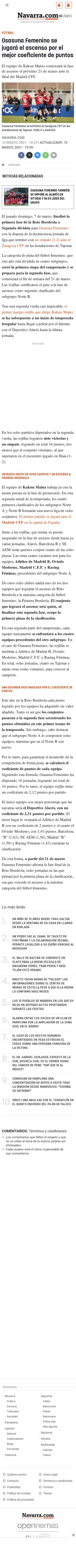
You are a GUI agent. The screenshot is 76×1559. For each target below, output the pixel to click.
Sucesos (12, 1406)
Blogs (10, 1443)
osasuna (14, 164)
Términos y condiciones (48, 1131)
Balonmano (49, 1416)
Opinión (10, 1428)
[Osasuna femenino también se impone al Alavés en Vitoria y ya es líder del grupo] (38, 188)
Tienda (47, 1493)
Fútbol (46, 1401)
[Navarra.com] (38, 15)
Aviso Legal (50, 1474)
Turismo (48, 1487)
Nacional (46, 1432)
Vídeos (47, 1454)
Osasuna (10, 1455)
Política (11, 1401)
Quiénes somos (16, 1474)
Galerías (47, 1449)
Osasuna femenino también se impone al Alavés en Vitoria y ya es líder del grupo (50, 196)
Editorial (11, 1433)
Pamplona (11, 1422)
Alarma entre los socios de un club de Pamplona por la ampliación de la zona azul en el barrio (42, 1022)
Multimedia (48, 1445)
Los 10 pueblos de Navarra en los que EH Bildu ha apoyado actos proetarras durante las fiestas (42, 1005)
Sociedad (12, 1416)
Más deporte (50, 1426)
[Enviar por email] (53, 155)
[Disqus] (37, 1214)
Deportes (46, 1396)
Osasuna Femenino (53, 227)
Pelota (46, 1411)
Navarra (10, 1396)
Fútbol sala (49, 1421)
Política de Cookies (19, 1493)
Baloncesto (49, 1406)
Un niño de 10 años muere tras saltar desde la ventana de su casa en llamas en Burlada (42, 923)
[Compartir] (21, 155)
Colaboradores (15, 1438)
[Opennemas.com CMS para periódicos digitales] (38, 1530)
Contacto (13, 1481)
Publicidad (13, 1487)
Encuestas (13, 1448)
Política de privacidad (20, 1499)
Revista (45, 1438)
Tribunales (13, 1411)
